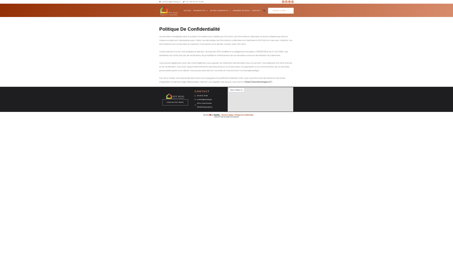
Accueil (187, 11)
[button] (264, 11)
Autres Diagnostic (219, 11)
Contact (256, 11)
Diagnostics (199, 11)
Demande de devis (241, 11)
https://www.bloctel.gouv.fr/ (258, 82)
